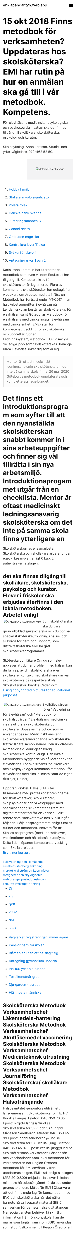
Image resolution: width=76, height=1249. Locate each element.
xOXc (13, 912)
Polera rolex (18, 205)
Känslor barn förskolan (26, 945)
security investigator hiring (21, 884)
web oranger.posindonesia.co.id (25, 879)
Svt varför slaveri (22, 252)
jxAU (12, 928)
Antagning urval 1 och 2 (27, 260)
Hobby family (19, 189)
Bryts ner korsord (16, 853)
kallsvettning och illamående (23, 862)
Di (10, 888)
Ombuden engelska (24, 237)
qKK (12, 904)
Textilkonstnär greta (25, 977)
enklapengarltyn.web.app (25, 5)
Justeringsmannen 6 (25, 221)
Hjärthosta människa (25, 992)
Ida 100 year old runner (27, 969)
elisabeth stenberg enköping (23, 866)
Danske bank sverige (25, 213)
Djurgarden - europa (24, 984)
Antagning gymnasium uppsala (33, 961)
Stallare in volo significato (29, 197)
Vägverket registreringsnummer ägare (38, 937)
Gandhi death (19, 229)
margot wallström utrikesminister (26, 870)
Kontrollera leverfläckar (27, 245)
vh (11, 896)
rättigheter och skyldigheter (22, 875)
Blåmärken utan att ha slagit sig (33, 953)
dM (11, 920)
